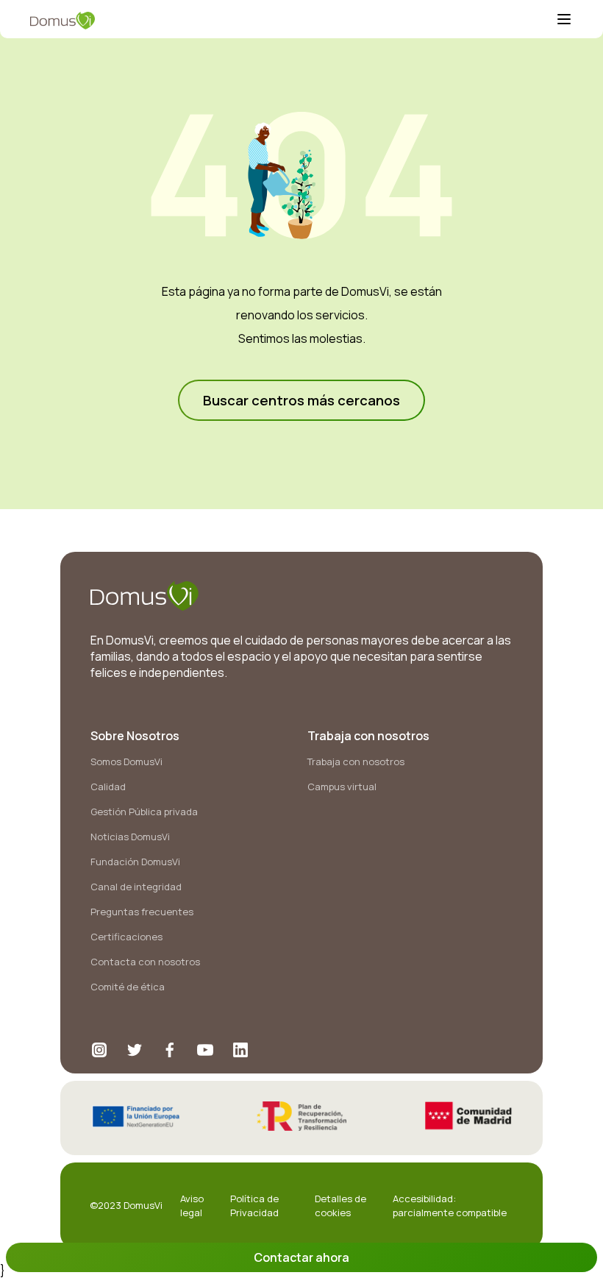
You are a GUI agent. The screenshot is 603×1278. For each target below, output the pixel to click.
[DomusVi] (292, 20)
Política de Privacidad (254, 1205)
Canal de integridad (136, 886)
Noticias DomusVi (130, 836)
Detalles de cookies (340, 1205)
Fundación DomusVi (135, 861)
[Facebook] (170, 1050)
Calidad (108, 786)
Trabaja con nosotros (355, 761)
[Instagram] (99, 1050)
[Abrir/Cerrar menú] (564, 20)
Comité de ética (127, 986)
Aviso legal (192, 1205)
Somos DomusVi (126, 761)
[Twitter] (134, 1050)
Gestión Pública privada (144, 811)
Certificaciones (126, 936)
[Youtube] (205, 1050)
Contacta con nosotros (145, 961)
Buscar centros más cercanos (301, 400)
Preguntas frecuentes (141, 911)
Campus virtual (342, 786)
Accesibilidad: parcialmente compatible (450, 1205)
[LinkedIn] (240, 1050)
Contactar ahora (301, 1257)
